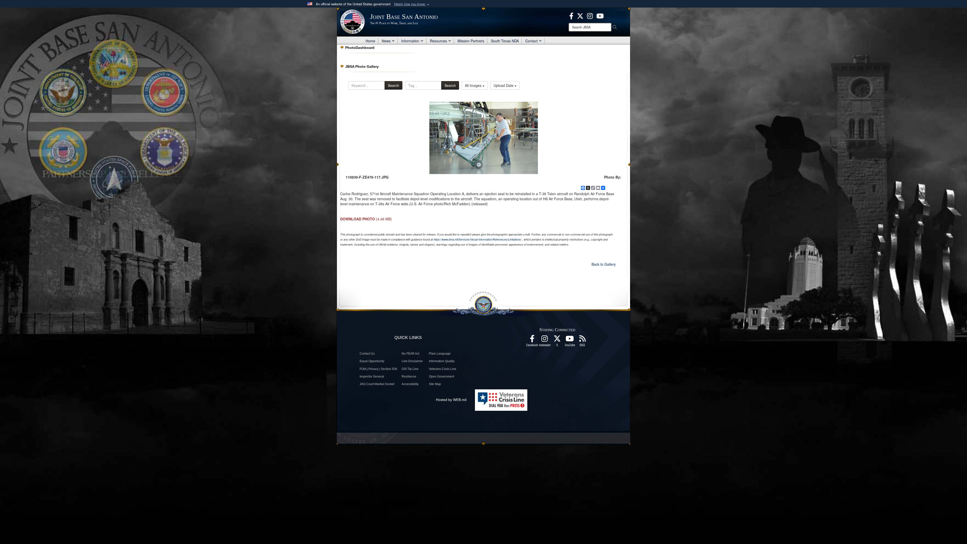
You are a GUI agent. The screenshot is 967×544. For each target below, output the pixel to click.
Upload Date (504, 85)
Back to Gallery (604, 264)
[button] (412, 4)
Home (370, 40)
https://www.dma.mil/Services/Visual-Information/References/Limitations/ (478, 239)
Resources (438, 40)
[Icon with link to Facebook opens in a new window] (571, 15)
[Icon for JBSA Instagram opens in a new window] (590, 15)
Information (410, 40)
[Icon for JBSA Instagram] (544, 340)
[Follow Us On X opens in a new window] (557, 340)
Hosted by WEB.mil (451, 400)
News (386, 40)
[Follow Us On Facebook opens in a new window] (532, 340)
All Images (473, 85)
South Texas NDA (505, 40)
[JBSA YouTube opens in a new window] (600, 15)
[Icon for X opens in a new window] (580, 15)
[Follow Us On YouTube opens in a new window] (570, 340)
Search (393, 85)
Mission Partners (471, 40)
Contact (531, 40)
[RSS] (582, 340)
